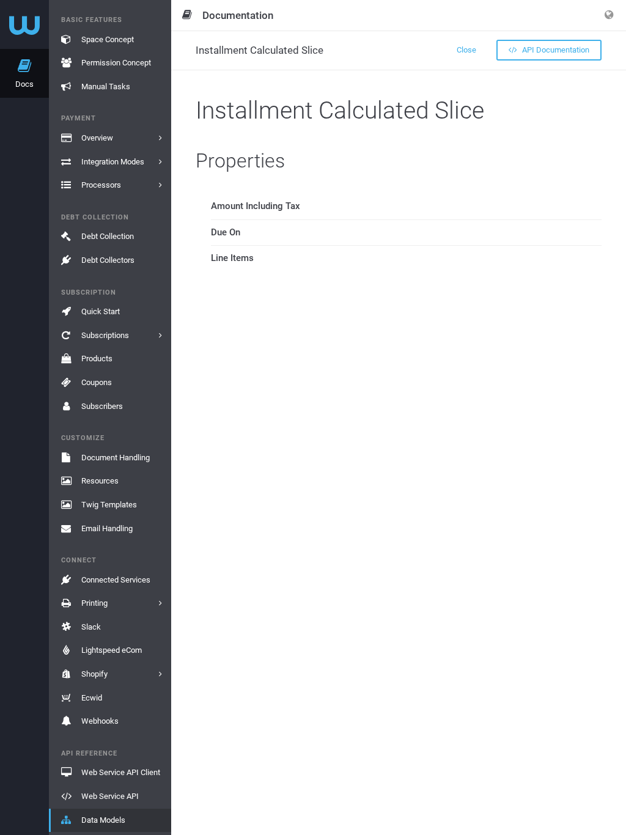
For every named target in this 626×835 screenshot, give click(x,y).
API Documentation (554, 49)
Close (466, 49)
